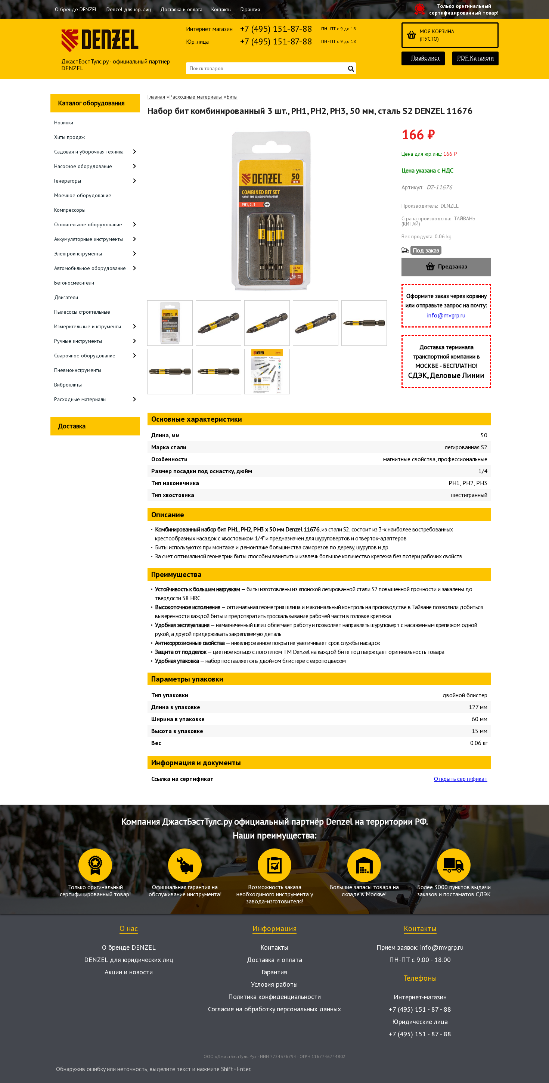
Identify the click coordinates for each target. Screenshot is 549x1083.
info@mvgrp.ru (446, 315)
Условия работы (274, 984)
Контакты (221, 9)
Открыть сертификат (460, 778)
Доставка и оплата (181, 9)
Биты (232, 96)
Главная (156, 96)
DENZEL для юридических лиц (128, 959)
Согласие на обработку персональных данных (274, 1009)
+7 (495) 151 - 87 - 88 (420, 1009)
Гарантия (250, 9)
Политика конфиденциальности (274, 996)
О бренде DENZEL (76, 9)
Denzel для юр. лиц (128, 9)
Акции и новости (129, 972)
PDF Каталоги (475, 58)
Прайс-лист (425, 58)
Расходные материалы (196, 96)
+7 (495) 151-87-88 (276, 28)
